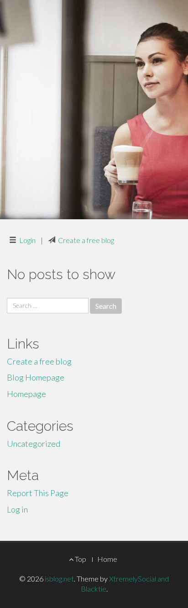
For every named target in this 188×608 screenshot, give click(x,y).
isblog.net (59, 578)
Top (79, 559)
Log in (17, 509)
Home (107, 559)
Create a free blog (86, 240)
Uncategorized (33, 444)
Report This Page (37, 493)
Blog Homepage (35, 377)
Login (27, 240)
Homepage (26, 394)
